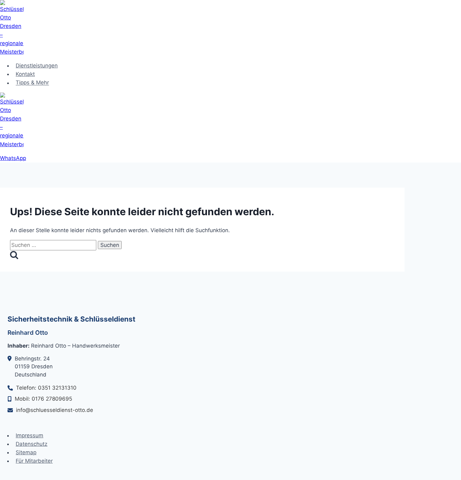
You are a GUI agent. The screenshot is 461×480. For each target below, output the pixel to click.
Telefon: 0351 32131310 (46, 388)
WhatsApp (13, 158)
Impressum (29, 435)
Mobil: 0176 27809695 (43, 399)
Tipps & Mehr (32, 83)
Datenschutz (31, 444)
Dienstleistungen (37, 65)
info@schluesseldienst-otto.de (54, 410)
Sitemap (26, 452)
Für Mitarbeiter (34, 461)
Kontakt (25, 74)
